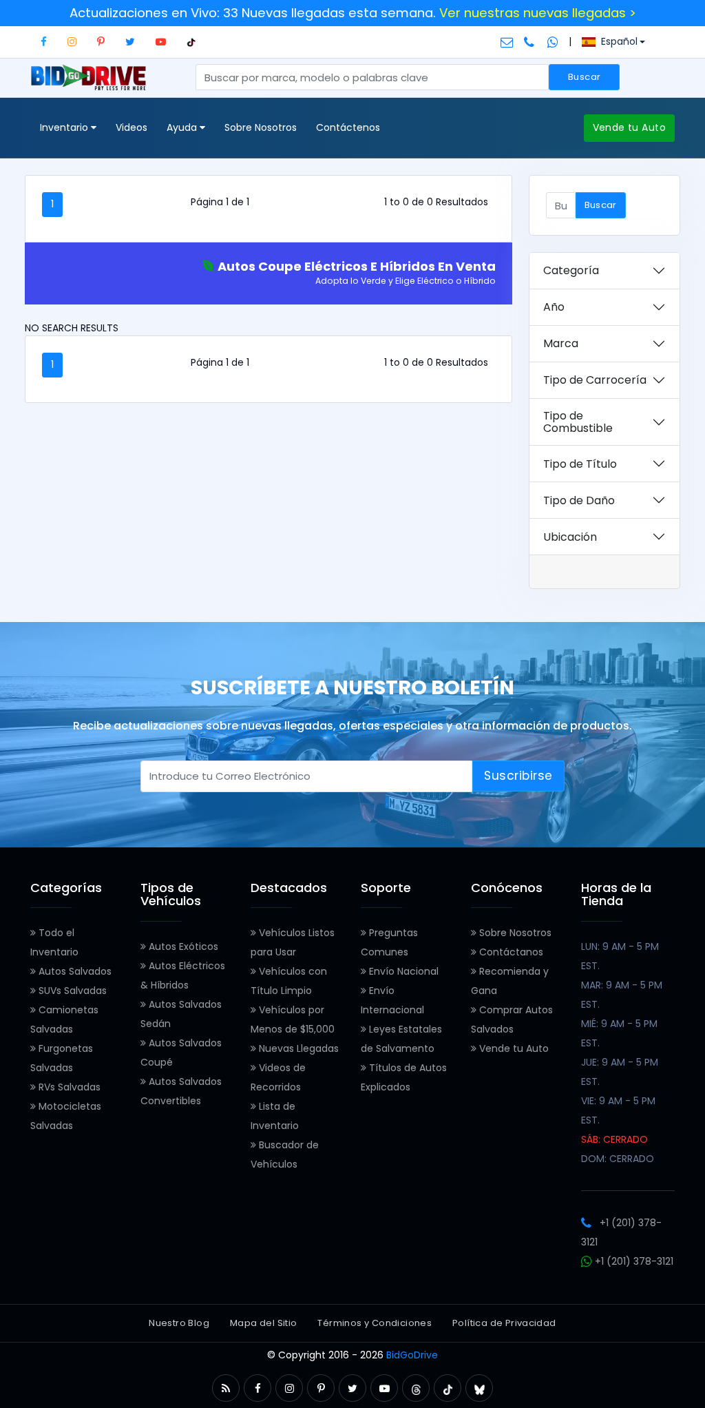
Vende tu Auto (629, 127)
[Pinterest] (101, 41)
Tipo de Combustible (578, 422)
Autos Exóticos (182, 946)
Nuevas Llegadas (297, 1048)
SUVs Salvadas (71, 990)
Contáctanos (509, 952)
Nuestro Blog (179, 1322)
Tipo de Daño (579, 500)
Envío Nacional (402, 971)
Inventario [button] (65, 127)
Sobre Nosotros (260, 127)
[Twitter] (130, 41)
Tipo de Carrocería (594, 380)
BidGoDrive (412, 1355)
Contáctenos (348, 127)
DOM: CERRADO (617, 1159)
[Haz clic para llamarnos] (530, 41)
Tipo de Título (580, 464)
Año (554, 307)
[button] (226, 1388)
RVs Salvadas (68, 1087)
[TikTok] (191, 41)
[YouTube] (161, 41)
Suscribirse (518, 775)
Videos (131, 127)
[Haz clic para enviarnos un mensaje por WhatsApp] (552, 41)
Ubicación (570, 537)
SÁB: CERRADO (614, 1139)
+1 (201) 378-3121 (632, 1261)
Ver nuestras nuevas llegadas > (537, 12)
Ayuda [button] (183, 127)
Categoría (571, 270)
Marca (560, 343)
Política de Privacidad (504, 1322)
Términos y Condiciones (374, 1322)
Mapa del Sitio (263, 1322)
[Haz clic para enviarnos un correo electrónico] (507, 41)
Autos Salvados (74, 971)
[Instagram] (71, 41)
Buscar (584, 76)
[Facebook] (44, 41)
